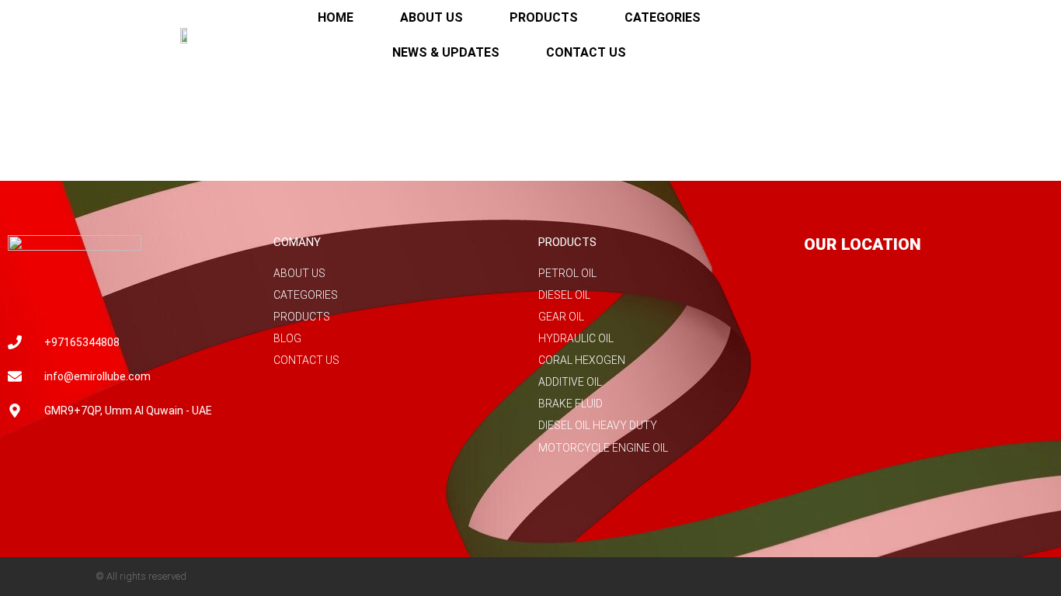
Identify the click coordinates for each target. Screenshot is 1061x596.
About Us (431, 17)
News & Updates (445, 52)
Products (544, 17)
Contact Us (586, 52)
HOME (335, 17)
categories (662, 17)
